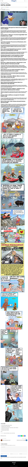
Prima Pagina (8, 3)
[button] (1, 0)
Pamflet (5, 3)
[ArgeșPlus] (14, 1)
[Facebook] (13, 464)
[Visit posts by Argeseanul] (2, 9)
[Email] (6, 7)
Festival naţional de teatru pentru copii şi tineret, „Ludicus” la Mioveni (9, 427)
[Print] (7, 7)
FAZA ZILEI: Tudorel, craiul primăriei (5, 426)
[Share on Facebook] (4, 7)
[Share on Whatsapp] (5, 7)
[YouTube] (14, 464)
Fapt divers (2, 3)
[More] (8, 7)
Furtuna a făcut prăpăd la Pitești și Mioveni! (6, 425)
